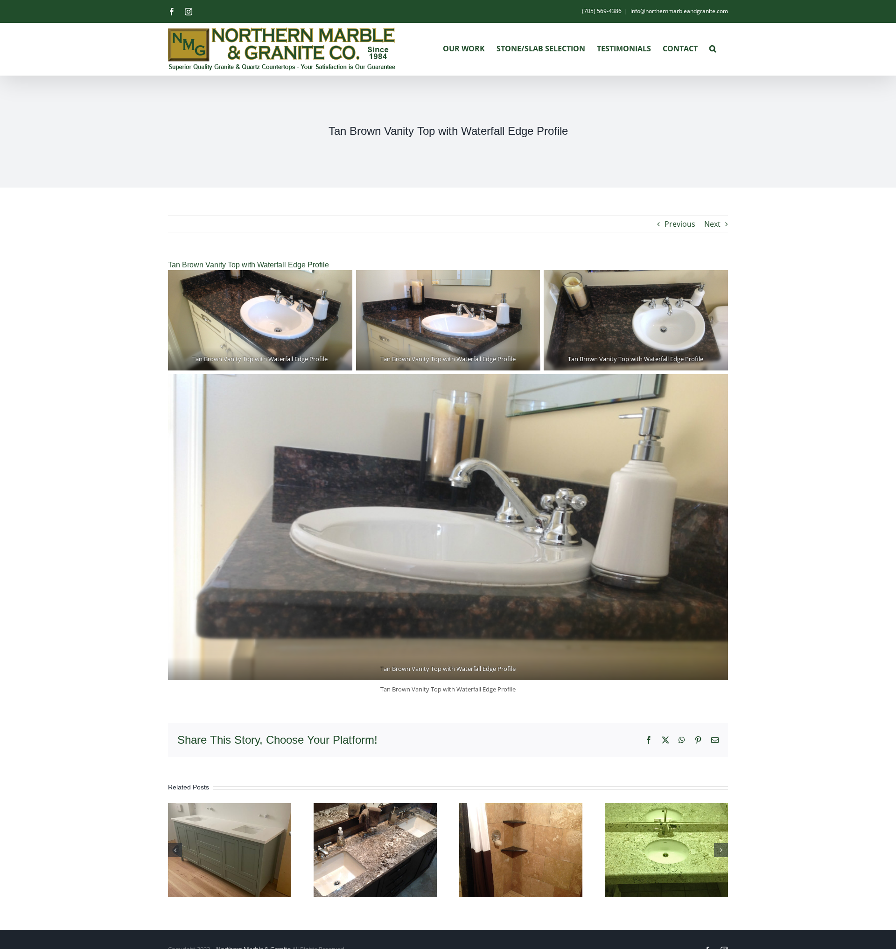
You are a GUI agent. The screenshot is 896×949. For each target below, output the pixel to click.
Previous (680, 224)
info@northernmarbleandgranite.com (679, 11)
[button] (712, 48)
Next (712, 224)
